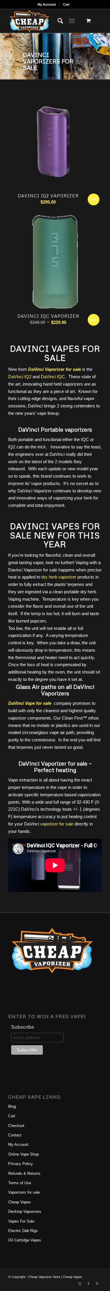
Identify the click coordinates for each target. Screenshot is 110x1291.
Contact (14, 1135)
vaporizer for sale (56, 823)
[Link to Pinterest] (97, 1283)
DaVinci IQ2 (19, 376)
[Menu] (72, 21)
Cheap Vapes (19, 1202)
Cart (66, 4)
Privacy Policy (20, 1163)
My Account (47, 4)
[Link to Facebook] (88, 1283)
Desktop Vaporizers (24, 1211)
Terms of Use (19, 1183)
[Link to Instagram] (79, 1283)
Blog (12, 1106)
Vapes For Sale (21, 1221)
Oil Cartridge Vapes (24, 1240)
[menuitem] (47, 4)
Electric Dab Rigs (23, 1230)
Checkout (16, 1125)
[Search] (57, 21)
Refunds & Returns (24, 1173)
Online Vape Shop (23, 1154)
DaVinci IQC (53, 376)
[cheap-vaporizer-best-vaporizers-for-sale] (45, 21)
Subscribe (22, 1027)
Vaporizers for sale (24, 1192)
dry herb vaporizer (58, 576)
